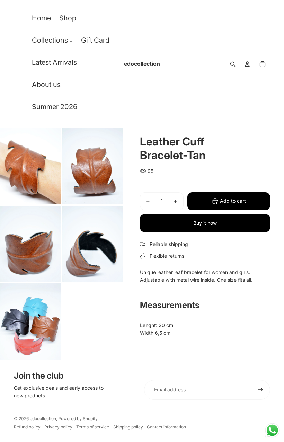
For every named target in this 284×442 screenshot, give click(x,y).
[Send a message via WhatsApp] (272, 430)
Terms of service (92, 427)
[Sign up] (260, 389)
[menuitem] (41, 19)
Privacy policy (58, 427)
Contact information (166, 427)
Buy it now (205, 223)
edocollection (43, 418)
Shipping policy (128, 427)
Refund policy (27, 427)
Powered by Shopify (78, 418)
